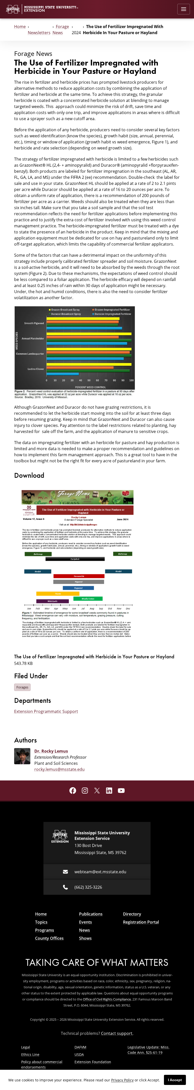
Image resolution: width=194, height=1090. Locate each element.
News (84, 930)
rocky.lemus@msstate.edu (59, 769)
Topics (41, 922)
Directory (132, 914)
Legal (25, 1047)
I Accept (175, 1080)
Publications (91, 914)
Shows (85, 938)
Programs (44, 930)
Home (20, 26)
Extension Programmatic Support (46, 711)
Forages (22, 687)
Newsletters (39, 32)
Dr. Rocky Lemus (51, 751)
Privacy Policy (122, 1080)
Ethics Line (30, 1054)
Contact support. (117, 1033)
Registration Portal (141, 922)
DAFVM (80, 1047)
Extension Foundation (93, 1061)
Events (85, 922)
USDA (79, 1054)
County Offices (49, 938)
